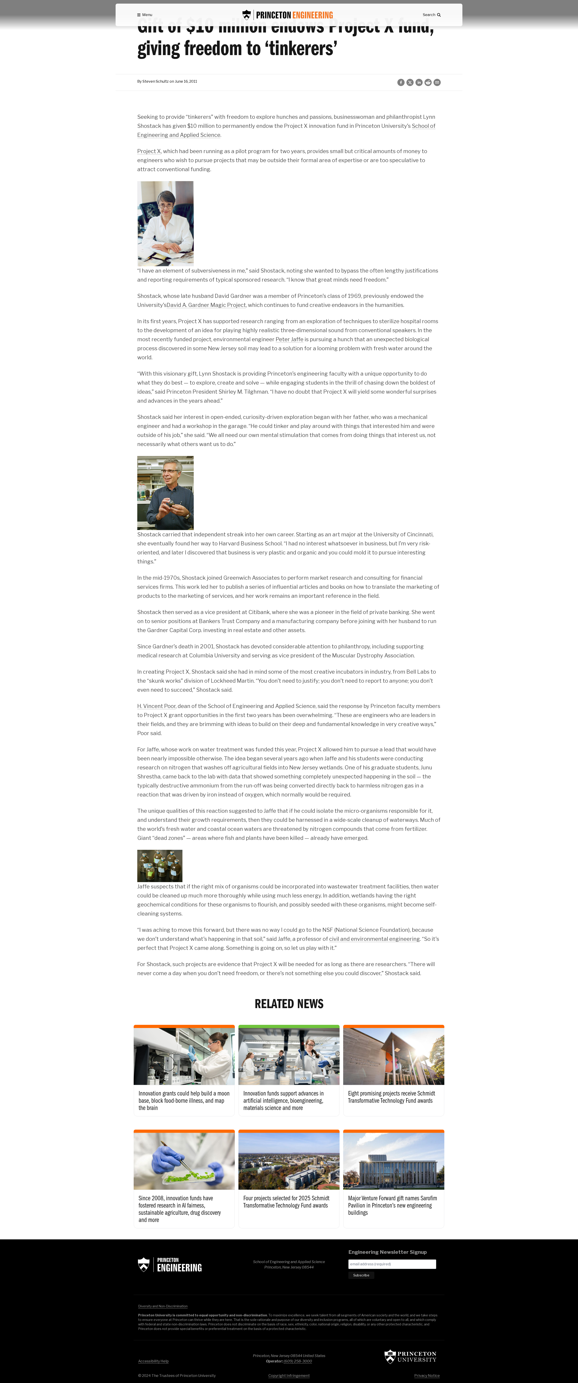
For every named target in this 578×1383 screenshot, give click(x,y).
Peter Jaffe (289, 339)
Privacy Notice (427, 1376)
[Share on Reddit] (428, 82)
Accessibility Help (153, 1361)
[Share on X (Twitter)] (410, 82)
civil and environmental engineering (374, 939)
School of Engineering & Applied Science (170, 1264)
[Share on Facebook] (401, 82)
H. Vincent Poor (156, 706)
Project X (149, 151)
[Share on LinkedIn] (419, 82)
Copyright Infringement (289, 1376)
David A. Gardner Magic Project (206, 305)
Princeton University (410, 1356)
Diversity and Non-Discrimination (163, 1306)
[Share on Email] (437, 82)
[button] (145, 15)
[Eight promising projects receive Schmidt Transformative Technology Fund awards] (393, 1066)
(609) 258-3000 (298, 1361)
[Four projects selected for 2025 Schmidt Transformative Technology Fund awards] (289, 1174)
